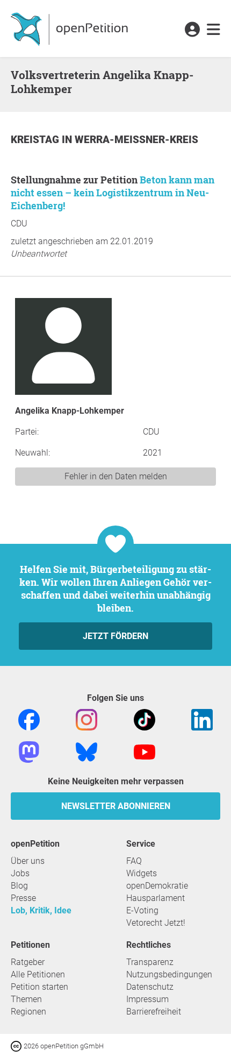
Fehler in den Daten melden (115, 476)
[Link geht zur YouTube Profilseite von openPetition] (144, 751)
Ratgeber (28, 962)
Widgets (141, 873)
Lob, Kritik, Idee (41, 910)
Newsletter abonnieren (115, 806)
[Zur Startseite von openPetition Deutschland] (71, 28)
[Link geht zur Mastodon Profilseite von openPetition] (29, 751)
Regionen (28, 1011)
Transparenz (150, 962)
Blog (19, 886)
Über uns (28, 861)
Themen (26, 999)
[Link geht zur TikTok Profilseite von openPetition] (144, 719)
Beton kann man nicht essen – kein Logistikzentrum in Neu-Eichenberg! (112, 192)
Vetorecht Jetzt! (155, 923)
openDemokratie (157, 886)
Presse (23, 898)
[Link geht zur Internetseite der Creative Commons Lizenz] (17, 1045)
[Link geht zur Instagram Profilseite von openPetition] (86, 719)
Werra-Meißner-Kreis (136, 139)
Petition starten (39, 987)
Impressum (147, 999)
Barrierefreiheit (153, 1011)
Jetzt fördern (115, 636)
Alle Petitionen (38, 974)
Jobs (20, 873)
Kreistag (36, 139)
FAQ (134, 861)
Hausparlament (155, 898)
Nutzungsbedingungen (169, 974)
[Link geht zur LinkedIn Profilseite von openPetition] (202, 719)
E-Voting (142, 910)
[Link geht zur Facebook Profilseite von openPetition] (29, 719)
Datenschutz (150, 987)
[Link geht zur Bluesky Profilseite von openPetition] (86, 751)
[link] (213, 30)
